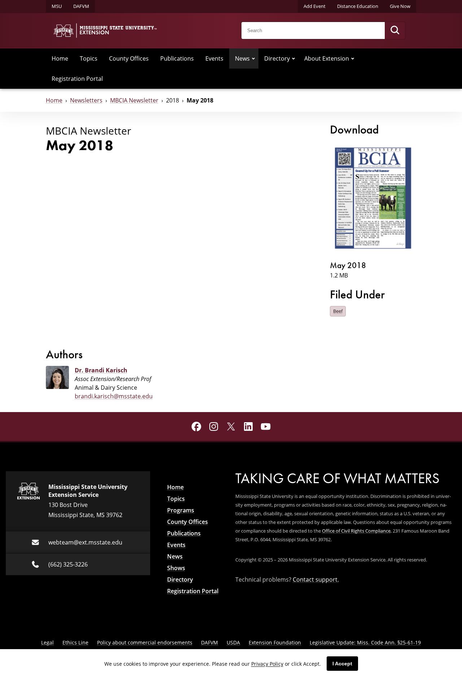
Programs (180, 510)
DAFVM (81, 6)
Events (214, 58)
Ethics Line (75, 642)
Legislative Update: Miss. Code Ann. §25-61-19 (365, 642)
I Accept (342, 663)
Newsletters (86, 100)
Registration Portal (77, 79)
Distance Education (357, 6)
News (242, 58)
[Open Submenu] (253, 58)
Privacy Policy (267, 663)
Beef (338, 311)
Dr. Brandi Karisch (101, 370)
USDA (233, 642)
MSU (57, 6)
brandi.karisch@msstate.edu (114, 396)
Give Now (400, 6)
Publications (177, 58)
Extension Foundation (275, 642)
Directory (277, 58)
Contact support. (316, 579)
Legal (47, 642)
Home (60, 58)
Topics (88, 58)
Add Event (315, 6)
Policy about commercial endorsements (144, 642)
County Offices (129, 58)
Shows (176, 568)
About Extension (326, 58)
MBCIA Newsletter (134, 100)
